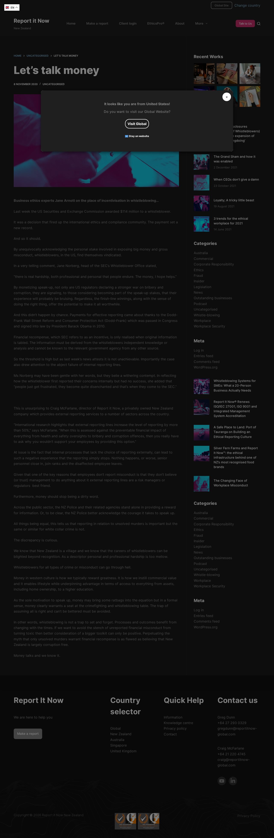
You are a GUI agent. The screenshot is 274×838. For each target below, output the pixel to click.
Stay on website (138, 136)
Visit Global (137, 124)
